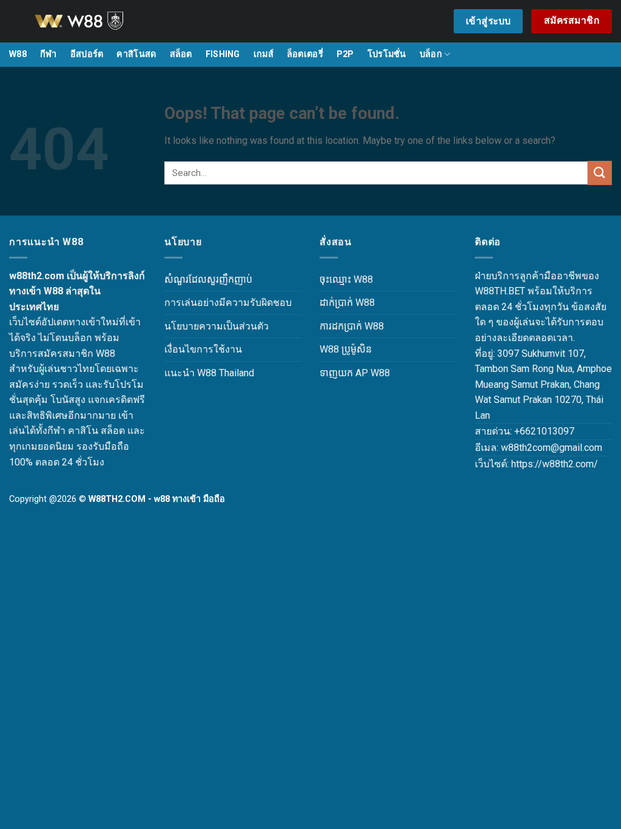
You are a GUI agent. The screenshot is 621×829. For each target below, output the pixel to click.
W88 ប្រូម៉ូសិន (346, 349)
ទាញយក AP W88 (355, 373)
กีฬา (48, 54)
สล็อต (181, 54)
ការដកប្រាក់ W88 (352, 326)
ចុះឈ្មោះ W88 (346, 279)
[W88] (94, 21)
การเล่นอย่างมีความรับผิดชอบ (228, 302)
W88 (18, 54)
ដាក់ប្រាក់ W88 (347, 302)
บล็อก (431, 54)
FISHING (223, 54)
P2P (345, 54)
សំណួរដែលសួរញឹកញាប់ (208, 279)
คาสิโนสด (136, 54)
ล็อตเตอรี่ (305, 54)
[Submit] (600, 172)
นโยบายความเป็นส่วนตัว (216, 326)
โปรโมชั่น (387, 54)
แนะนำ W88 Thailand (209, 373)
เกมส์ (263, 54)
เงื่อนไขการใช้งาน (203, 349)
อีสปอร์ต (87, 54)
